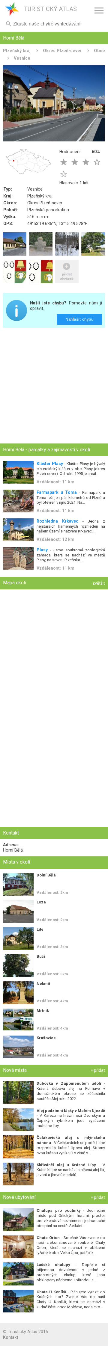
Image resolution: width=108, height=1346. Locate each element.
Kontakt (10, 1337)
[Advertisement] (54, 386)
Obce (99, 50)
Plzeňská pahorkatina (48, 209)
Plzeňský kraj (17, 50)
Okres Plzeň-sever (62, 50)
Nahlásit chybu (80, 319)
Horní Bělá (13, 850)
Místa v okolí (16, 862)
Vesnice (22, 58)
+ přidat (98, 1070)
